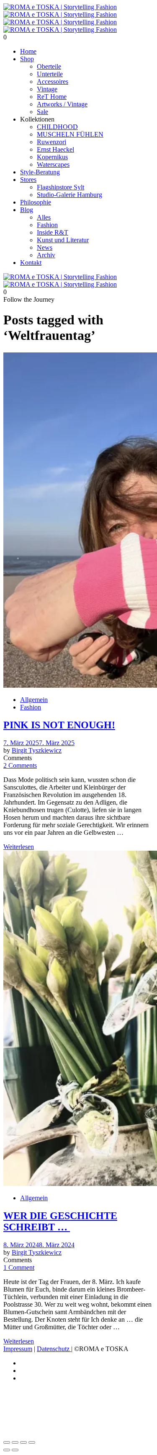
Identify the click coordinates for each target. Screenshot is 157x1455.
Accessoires (52, 81)
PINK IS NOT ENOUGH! (59, 725)
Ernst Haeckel (55, 149)
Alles (44, 217)
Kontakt (30, 262)
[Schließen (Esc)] (31, 1442)
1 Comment (18, 1267)
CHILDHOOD (57, 126)
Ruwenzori (51, 141)
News (44, 247)
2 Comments (20, 765)
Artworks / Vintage (62, 104)
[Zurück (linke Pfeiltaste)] (6, 1450)
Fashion (47, 224)
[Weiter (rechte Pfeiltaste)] (15, 1450)
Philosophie (35, 202)
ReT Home (52, 96)
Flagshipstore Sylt (60, 187)
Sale (42, 111)
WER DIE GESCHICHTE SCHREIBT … (60, 1221)
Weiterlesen (18, 846)
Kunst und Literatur (63, 239)
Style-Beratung (40, 172)
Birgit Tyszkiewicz (37, 750)
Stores (28, 179)
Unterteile (50, 74)
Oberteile (49, 66)
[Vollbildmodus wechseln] (15, 1442)
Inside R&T (52, 232)
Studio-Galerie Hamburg (69, 194)
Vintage (47, 89)
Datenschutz (54, 1348)
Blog (26, 209)
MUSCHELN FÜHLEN (70, 134)
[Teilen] (23, 1442)
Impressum (17, 1348)
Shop (27, 58)
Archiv (46, 255)
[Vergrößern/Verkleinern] (6, 1442)
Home (28, 51)
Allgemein (34, 699)
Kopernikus (52, 157)
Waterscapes (53, 164)
